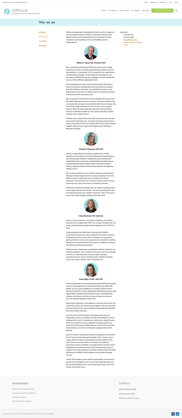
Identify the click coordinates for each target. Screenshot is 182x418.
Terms (46, 414)
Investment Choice (19, 397)
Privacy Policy (38, 414)
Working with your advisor (21, 401)
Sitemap (51, 414)
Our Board (42, 45)
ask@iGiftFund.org (21, 2)
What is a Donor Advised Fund (23, 389)
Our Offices (43, 41)
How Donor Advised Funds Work (24, 393)
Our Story (42, 32)
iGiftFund (18, 414)
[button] (176, 10)
